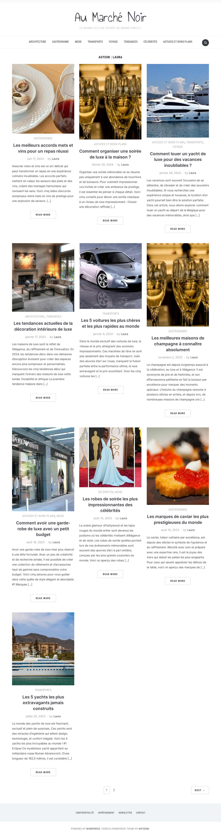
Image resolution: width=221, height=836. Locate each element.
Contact (140, 812)
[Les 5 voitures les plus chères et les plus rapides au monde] (111, 275)
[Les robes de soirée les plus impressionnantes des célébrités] (110, 457)
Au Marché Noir (110, 17)
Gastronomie (60, 41)
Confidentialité (85, 812)
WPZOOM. (144, 828)
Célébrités (150, 41)
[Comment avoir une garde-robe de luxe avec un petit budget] (43, 469)
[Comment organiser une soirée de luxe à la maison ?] (110, 101)
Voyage (113, 41)
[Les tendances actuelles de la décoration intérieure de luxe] (43, 277)
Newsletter (125, 812)
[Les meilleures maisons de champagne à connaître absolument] (178, 284)
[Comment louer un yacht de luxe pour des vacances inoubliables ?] (178, 100)
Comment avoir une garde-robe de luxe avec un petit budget (43, 528)
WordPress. (93, 828)
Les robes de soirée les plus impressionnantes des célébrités (110, 504)
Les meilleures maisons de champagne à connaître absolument (178, 343)
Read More (43, 214)
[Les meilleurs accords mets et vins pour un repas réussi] (43, 98)
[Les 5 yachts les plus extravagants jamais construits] (43, 648)
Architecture (37, 41)
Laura (55, 158)
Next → (200, 790)
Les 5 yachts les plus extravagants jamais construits (43, 702)
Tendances (130, 41)
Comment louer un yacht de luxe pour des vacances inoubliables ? (178, 159)
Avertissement (106, 812)
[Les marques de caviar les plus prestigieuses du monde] (178, 466)
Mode (78, 41)
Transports (95, 41)
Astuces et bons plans (177, 41)
